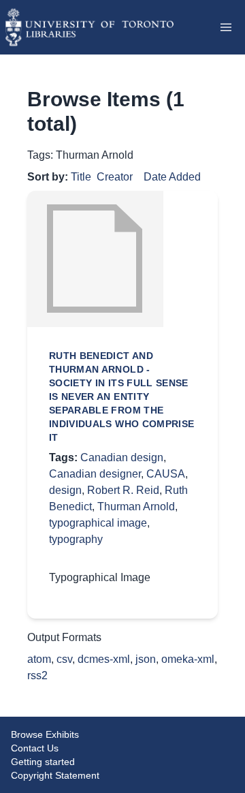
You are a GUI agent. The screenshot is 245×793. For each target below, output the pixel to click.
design (65, 490)
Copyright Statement (55, 775)
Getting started (43, 761)
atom (39, 659)
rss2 (37, 675)
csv (64, 659)
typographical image (98, 523)
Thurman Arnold (136, 506)
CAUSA (165, 474)
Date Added (172, 177)
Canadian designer (95, 474)
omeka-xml (187, 659)
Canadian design (121, 457)
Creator (115, 177)
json (145, 659)
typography (76, 539)
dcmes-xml (104, 659)
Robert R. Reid (123, 490)
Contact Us (35, 748)
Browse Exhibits (45, 734)
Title (81, 177)
